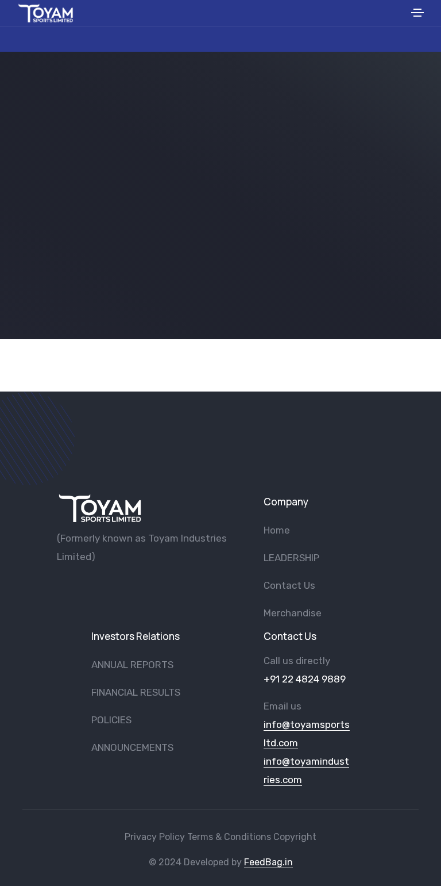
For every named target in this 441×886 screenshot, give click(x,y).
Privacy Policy (155, 836)
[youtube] (80, 586)
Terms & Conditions (229, 836)
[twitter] (99, 586)
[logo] (100, 508)
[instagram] (118, 586)
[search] (399, 13)
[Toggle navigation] (417, 14)
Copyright (294, 836)
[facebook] (61, 586)
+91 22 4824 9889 (305, 679)
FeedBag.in (268, 862)
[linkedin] (137, 586)
